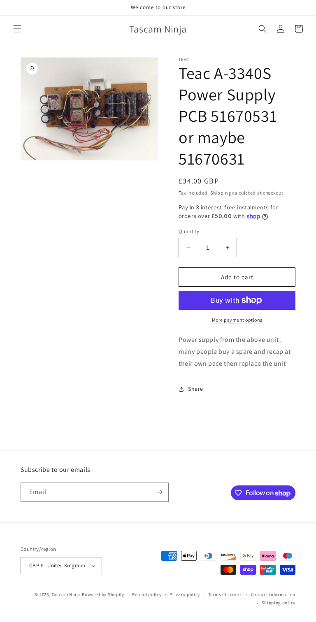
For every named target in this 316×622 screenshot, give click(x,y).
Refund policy (146, 594)
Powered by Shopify (103, 594)
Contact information (273, 594)
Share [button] (195, 388)
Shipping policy (279, 603)
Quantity (189, 231)
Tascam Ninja (66, 594)
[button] (17, 29)
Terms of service (225, 594)
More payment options (237, 320)
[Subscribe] (159, 492)
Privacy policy (185, 594)
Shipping (220, 193)
